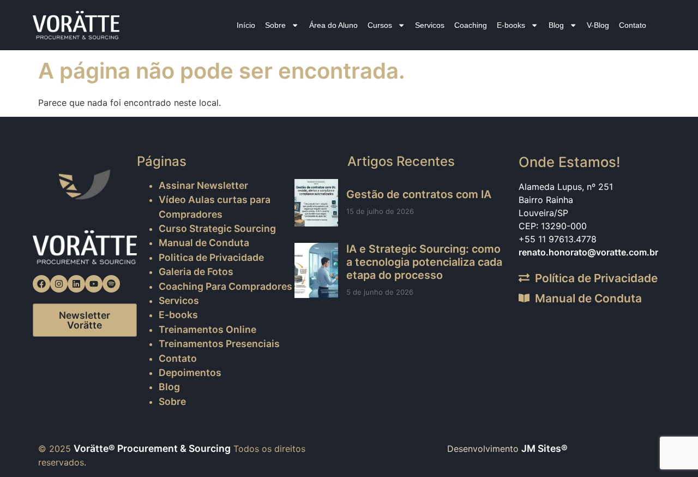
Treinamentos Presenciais (219, 343)
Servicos (429, 25)
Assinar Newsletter (203, 185)
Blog (556, 25)
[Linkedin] (76, 284)
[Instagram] (59, 284)
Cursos (380, 25)
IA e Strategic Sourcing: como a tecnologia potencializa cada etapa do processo (424, 262)
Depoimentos (190, 372)
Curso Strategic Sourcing (217, 228)
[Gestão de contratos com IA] (316, 202)
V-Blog (598, 25)
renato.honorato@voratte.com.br (588, 252)
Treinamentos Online (207, 329)
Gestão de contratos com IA (418, 194)
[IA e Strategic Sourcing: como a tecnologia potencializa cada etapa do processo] (316, 270)
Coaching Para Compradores (225, 286)
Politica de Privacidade (211, 257)
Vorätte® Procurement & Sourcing (152, 448)
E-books (511, 25)
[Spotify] (111, 284)
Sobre (275, 25)
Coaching (470, 25)
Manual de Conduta (204, 242)
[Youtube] (94, 284)
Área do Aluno (333, 25)
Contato (632, 25)
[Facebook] (41, 284)
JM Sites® (544, 448)
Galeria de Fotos (196, 271)
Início (246, 25)
